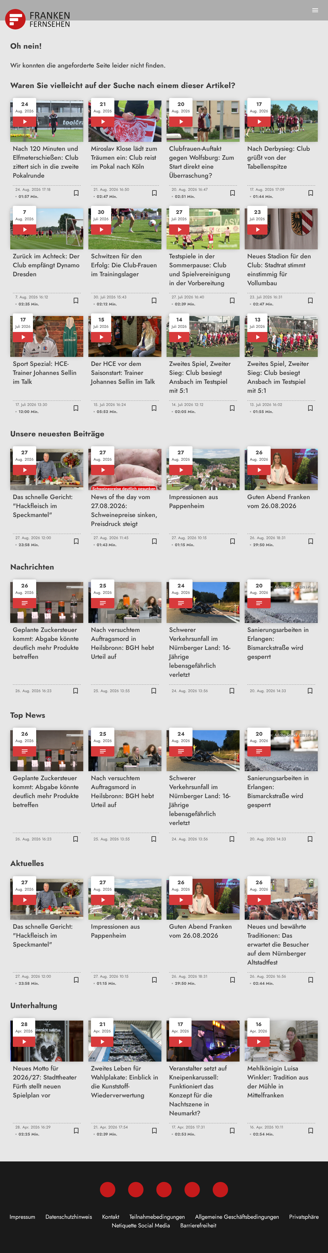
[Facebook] (107, 1189)
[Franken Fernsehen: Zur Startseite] (38, 19)
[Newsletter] (220, 1189)
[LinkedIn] (192, 1189)
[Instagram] (136, 1189)
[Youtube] (164, 1189)
